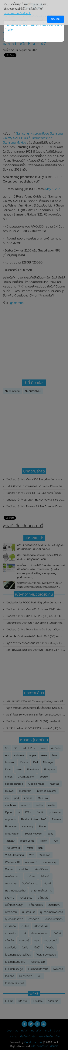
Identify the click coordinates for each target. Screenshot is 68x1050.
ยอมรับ (55, 19)
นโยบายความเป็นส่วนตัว (17, 13)
